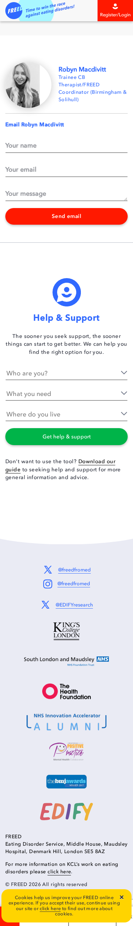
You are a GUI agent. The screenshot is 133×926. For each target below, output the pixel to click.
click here (59, 872)
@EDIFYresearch (74, 605)
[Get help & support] (17, 433)
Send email (67, 216)
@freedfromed (74, 570)
